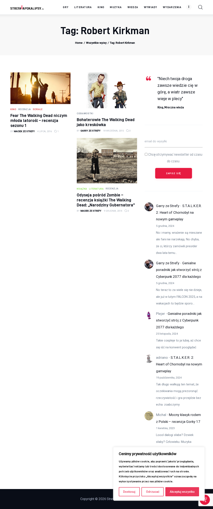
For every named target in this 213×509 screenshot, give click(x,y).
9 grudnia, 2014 (113, 211)
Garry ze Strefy (167, 206)
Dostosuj (129, 491)
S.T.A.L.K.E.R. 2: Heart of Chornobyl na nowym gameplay (179, 212)
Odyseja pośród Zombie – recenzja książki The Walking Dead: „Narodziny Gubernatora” (106, 199)
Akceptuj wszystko (182, 491)
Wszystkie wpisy (96, 42)
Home (79, 42)
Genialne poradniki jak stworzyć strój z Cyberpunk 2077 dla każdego (179, 270)
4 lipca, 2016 (44, 131)
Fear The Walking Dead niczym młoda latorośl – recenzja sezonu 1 (38, 120)
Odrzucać (152, 491)
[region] (159, 474)
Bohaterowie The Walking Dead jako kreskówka (106, 122)
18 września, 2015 (113, 130)
